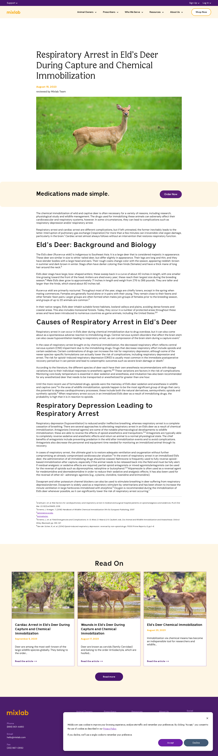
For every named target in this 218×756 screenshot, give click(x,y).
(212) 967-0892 (15, 747)
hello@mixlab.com (16, 737)
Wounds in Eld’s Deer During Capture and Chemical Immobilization (103, 629)
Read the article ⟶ (26, 661)
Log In (206, 2)
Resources (155, 12)
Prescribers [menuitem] (110, 711)
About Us (175, 12)
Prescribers (109, 12)
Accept (170, 742)
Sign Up (193, 2)
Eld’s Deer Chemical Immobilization (174, 624)
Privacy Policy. (110, 728)
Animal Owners (85, 12)
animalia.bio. (42, 516)
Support (11, 2)
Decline (196, 742)
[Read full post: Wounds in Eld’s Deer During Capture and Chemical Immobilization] (109, 595)
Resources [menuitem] (137, 711)
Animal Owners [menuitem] (84, 711)
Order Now (170, 194)
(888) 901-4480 (15, 726)
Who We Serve (132, 12)
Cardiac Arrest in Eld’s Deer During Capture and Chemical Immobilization (42, 629)
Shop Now (201, 12)
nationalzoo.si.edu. (45, 513)
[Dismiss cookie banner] (207, 719)
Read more (109, 676)
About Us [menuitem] (164, 711)
